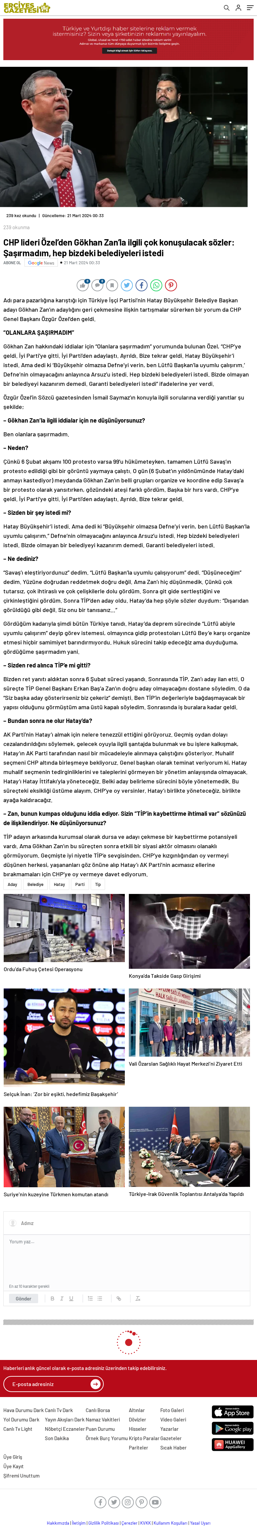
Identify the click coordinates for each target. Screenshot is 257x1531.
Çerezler (129, 1523)
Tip (98, 884)
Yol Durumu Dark (21, 1419)
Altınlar (137, 1410)
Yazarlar (169, 1429)
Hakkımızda (58, 1523)
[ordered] (90, 1298)
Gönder (23, 1298)
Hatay (59, 884)
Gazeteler (171, 1438)
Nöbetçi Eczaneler (65, 1429)
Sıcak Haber (173, 1447)
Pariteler (138, 1447)
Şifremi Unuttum (21, 1476)
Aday (12, 884)
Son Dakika (57, 1438)
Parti (80, 884)
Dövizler (137, 1419)
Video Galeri (173, 1419)
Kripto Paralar (144, 1438)
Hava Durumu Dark (23, 1410)
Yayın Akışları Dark (65, 1419)
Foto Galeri (172, 1410)
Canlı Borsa (98, 1410)
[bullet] (99, 1298)
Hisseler (138, 1429)
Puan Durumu (100, 1429)
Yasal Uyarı (200, 1523)
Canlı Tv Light (17, 1429)
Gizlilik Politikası (103, 1523)
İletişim (79, 1523)
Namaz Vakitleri (103, 1419)
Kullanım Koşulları (170, 1523)
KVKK (145, 1523)
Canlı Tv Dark (59, 1410)
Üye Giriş (12, 1457)
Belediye (35, 884)
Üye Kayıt (13, 1466)
